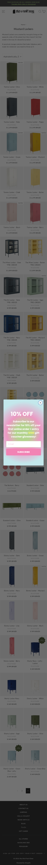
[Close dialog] (40, 402)
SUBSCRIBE (23, 452)
